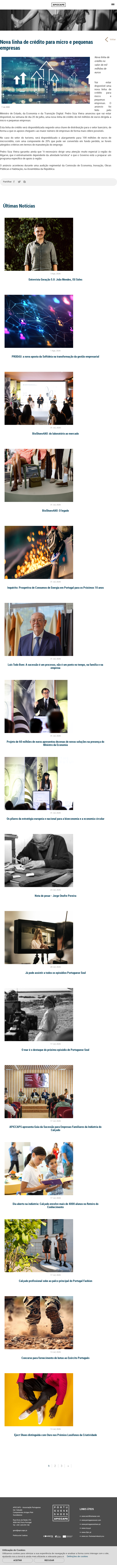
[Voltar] (107, 39)
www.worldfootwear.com (90, 1516)
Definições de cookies (78, 1556)
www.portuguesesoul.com (91, 1520)
